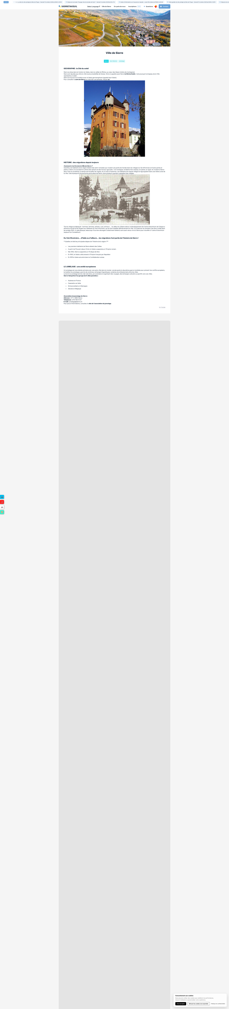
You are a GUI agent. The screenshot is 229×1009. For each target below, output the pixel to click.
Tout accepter (181, 1003)
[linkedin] (155, 6)
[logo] (68, 6)
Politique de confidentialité (218, 1003)
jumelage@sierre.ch (75, 302)
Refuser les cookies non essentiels (198, 1003)
